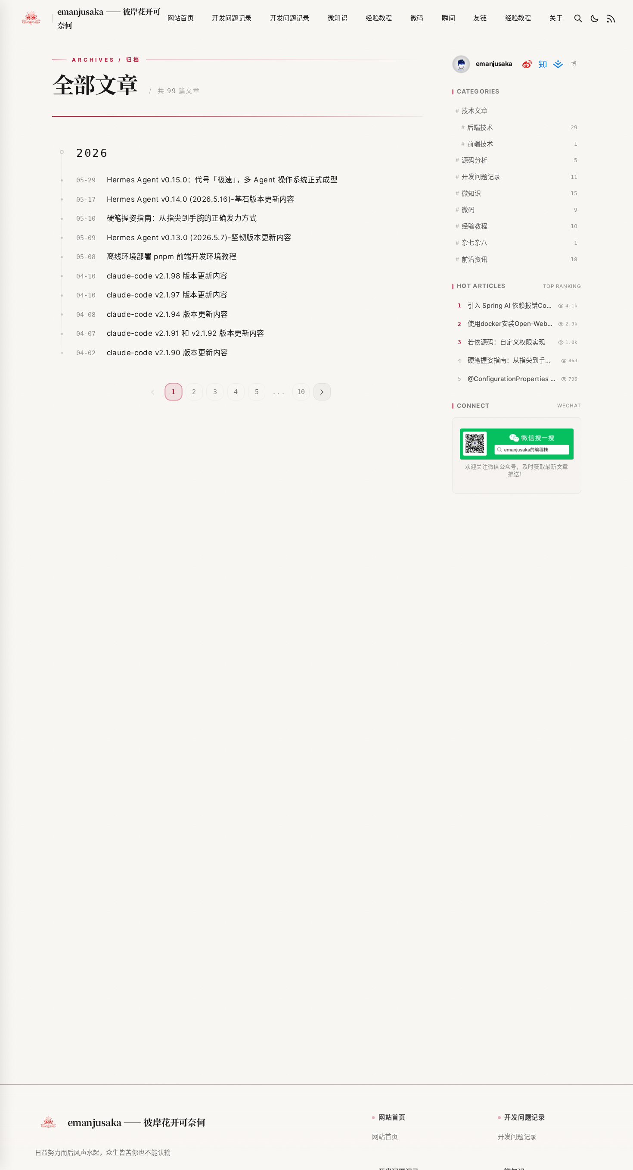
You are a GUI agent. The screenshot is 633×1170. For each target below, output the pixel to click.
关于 (556, 18)
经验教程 (379, 18)
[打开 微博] (527, 64)
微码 (417, 18)
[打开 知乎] (542, 64)
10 (301, 392)
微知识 (338, 18)
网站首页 (181, 18)
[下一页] (322, 391)
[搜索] (578, 18)
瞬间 (448, 18)
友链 (480, 18)
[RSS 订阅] (611, 18)
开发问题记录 (231, 18)
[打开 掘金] (558, 64)
